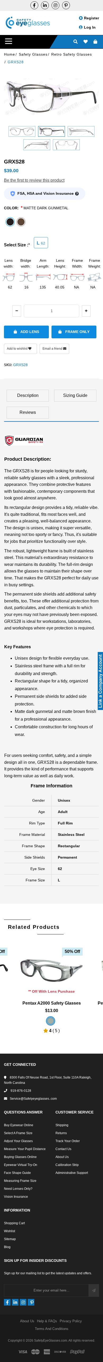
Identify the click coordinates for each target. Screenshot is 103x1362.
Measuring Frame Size (20, 1181)
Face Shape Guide (17, 1173)
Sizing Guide (75, 395)
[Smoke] (50, 1020)
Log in (90, 27)
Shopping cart (14, 1223)
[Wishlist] (85, 42)
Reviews (28, 412)
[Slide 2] (51, 131)
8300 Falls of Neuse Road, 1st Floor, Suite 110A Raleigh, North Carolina (47, 1080)
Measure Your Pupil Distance (25, 1149)
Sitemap (10, 1239)
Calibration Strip (67, 1165)
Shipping (61, 1125)
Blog (7, 1247)
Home (9, 54)
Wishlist (9, 1231)
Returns (61, 1133)
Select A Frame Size (18, 1133)
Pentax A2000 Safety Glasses (51, 1003)
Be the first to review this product (34, 180)
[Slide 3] (81, 131)
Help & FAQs (47, 1321)
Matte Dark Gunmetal (46, 208)
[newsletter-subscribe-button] (93, 1290)
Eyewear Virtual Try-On (20, 1165)
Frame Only (77, 332)
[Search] (75, 42)
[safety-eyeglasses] (45, 5)
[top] (5, 1348)
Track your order (67, 1141)
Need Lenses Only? (18, 1189)
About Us (62, 1157)
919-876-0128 (20, 1091)
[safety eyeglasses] (34, 5)
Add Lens (29, 332)
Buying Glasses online (20, 1157)
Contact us (63, 1149)
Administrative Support (71, 1173)
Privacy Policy (71, 1321)
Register (91, 18)
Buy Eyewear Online (18, 1125)
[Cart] (95, 42)
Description (28, 395)
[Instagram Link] (55, 5)
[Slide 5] (66, 144)
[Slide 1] (21, 131)
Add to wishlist (17, 349)
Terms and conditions (51, 1329)
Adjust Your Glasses (18, 1141)
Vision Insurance (16, 1197)
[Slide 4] (36, 144)
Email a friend (53, 349)
